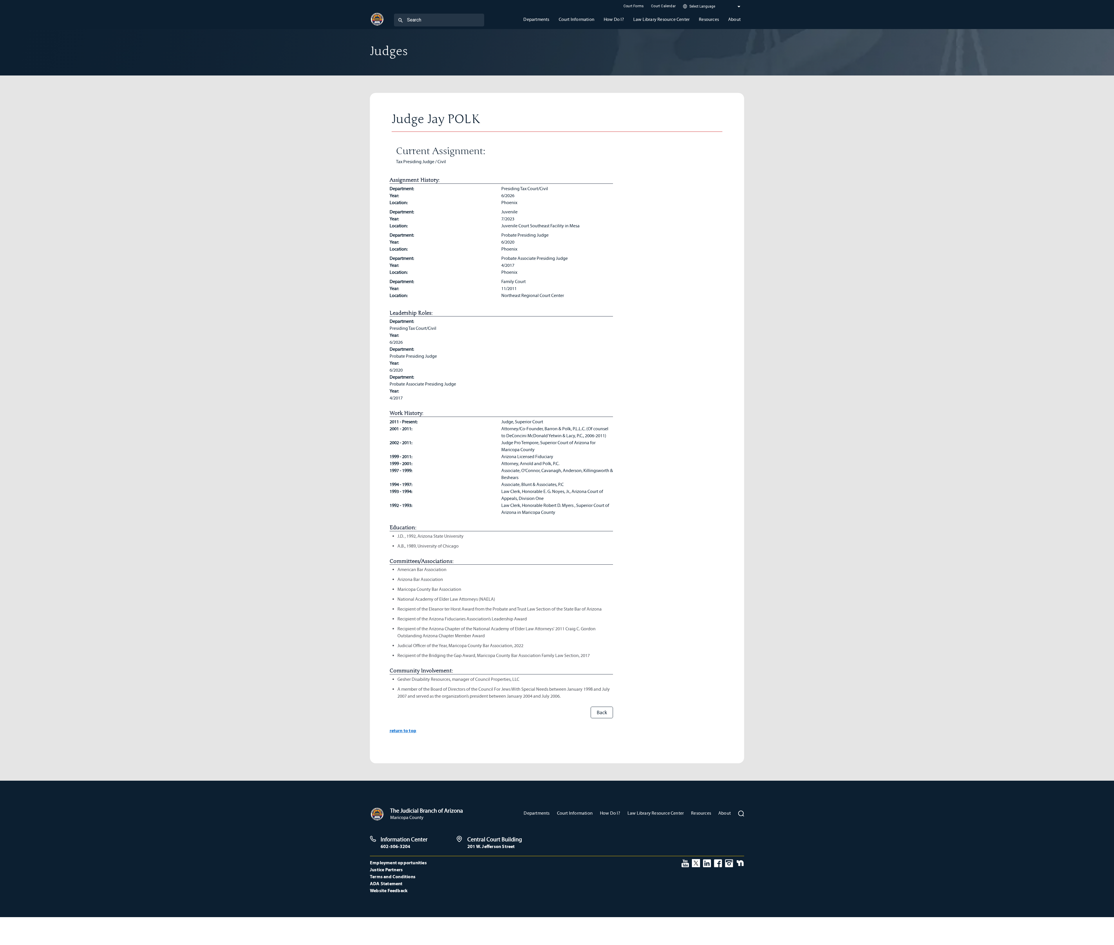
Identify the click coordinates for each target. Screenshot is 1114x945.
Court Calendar (663, 6)
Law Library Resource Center (655, 813)
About (724, 813)
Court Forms (633, 6)
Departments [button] (536, 19)
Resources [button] (709, 19)
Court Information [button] (576, 19)
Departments (536, 813)
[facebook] (718, 862)
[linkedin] (707, 862)
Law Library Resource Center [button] (661, 19)
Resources (701, 813)
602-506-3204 (395, 846)
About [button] (734, 19)
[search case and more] (400, 20)
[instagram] (729, 862)
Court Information (575, 813)
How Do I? (610, 813)
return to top (403, 730)
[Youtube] (685, 862)
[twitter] (696, 862)
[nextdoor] (740, 862)
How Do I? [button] (614, 19)
